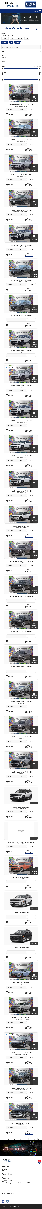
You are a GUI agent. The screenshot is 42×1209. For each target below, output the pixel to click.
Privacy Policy (6, 1191)
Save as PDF (5, 1196)
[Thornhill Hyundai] (11, 4)
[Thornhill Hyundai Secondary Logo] (30, 4)
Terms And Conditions (8, 1193)
